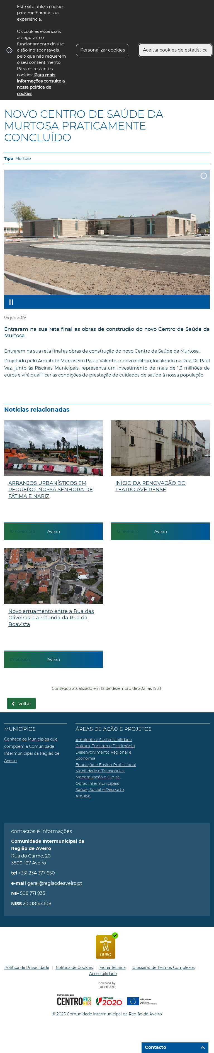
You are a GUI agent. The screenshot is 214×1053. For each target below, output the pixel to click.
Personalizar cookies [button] (102, 50)
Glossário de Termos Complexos (163, 967)
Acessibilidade (103, 973)
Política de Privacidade (26, 967)
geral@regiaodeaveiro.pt (54, 883)
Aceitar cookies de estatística (175, 50)
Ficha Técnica (112, 967)
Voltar (24, 704)
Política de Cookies (74, 967)
